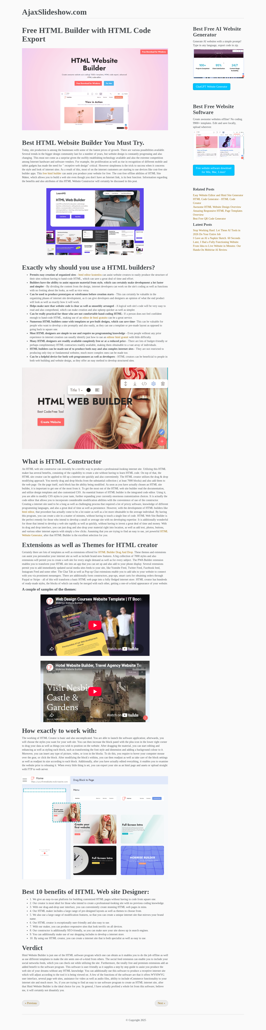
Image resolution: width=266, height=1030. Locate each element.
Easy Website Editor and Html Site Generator (218, 195)
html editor (28, 511)
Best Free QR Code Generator (209, 218)
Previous (31, 1003)
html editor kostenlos (90, 274)
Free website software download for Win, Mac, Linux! (213, 170)
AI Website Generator (217, 32)
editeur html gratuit (117, 337)
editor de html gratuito (95, 317)
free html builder (52, 173)
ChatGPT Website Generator (211, 86)
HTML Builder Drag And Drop (115, 552)
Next (161, 1003)
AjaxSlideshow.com (54, 12)
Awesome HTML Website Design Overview (217, 206)
